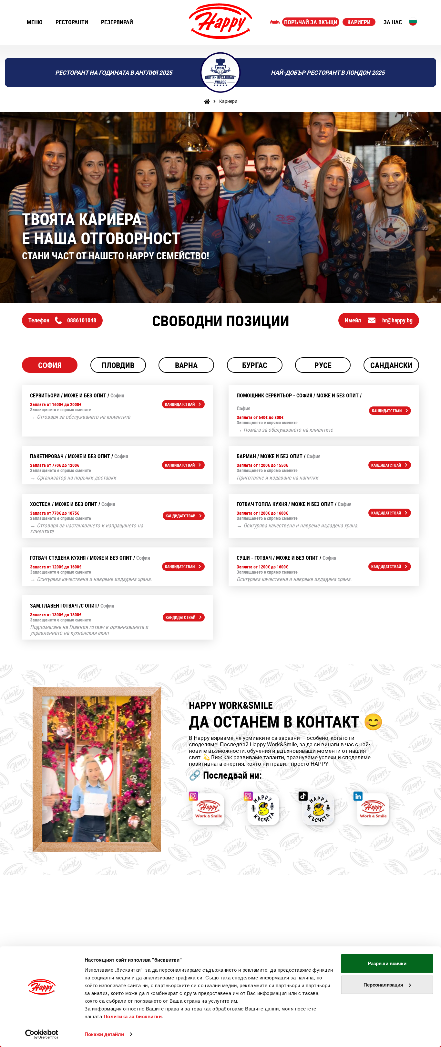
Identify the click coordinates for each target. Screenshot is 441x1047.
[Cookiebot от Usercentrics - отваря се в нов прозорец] (42, 1034)
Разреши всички (387, 963)
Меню (35, 22)
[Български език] (413, 21)
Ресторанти (72, 22)
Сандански (391, 365)
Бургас (254, 365)
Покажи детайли (104, 1034)
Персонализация (383, 984)
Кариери (359, 22)
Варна (186, 365)
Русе (323, 365)
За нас (393, 22)
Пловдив (118, 365)
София (50, 365)
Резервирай (117, 22)
